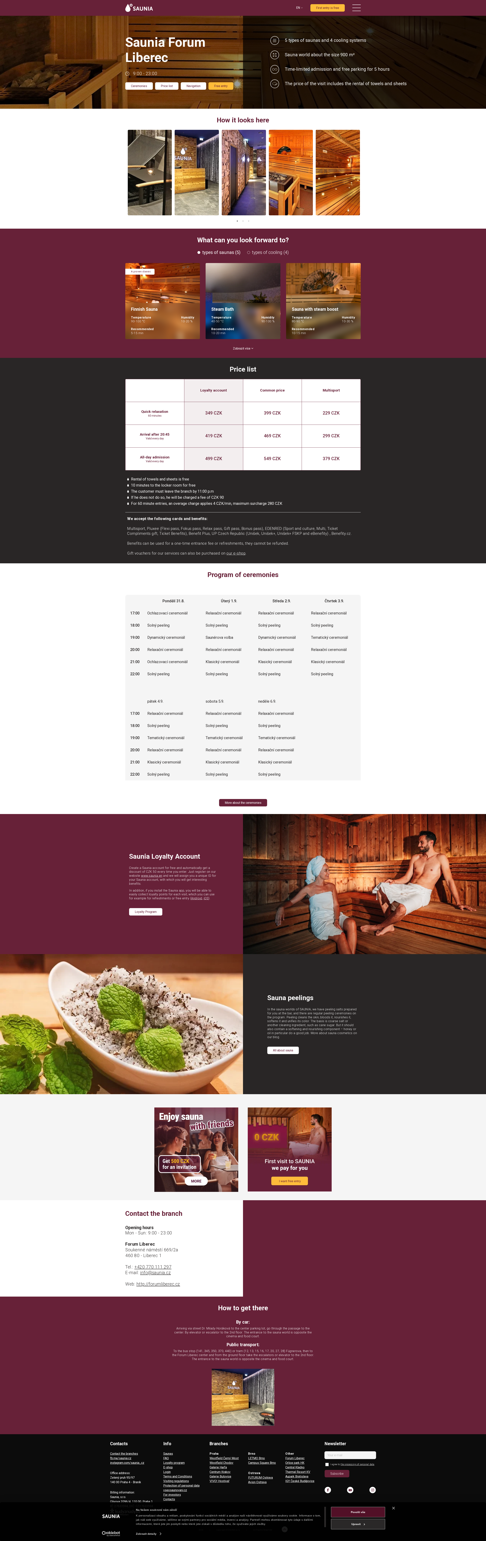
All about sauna (283, 1050)
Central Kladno (295, 1467)
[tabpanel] (150, 172)
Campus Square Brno (262, 1463)
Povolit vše (358, 1512)
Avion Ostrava (257, 1482)
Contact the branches (124, 1453)
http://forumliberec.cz (158, 1284)
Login (167, 1472)
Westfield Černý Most (224, 1458)
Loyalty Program (146, 912)
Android (196, 898)
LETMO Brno (256, 1458)
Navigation (193, 86)
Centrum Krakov (220, 1472)
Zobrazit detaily (146, 1533)
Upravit (356, 1524)
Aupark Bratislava (296, 1476)
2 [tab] (243, 221)
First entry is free (327, 8)
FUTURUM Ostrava (260, 1477)
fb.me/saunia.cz (120, 1458)
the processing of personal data (357, 1464)
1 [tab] (237, 221)
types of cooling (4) (270, 252)
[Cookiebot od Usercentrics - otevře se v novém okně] (111, 1533)
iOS (206, 898)
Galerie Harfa (218, 1467)
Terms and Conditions (177, 1476)
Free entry (221, 86)
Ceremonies (139, 86)
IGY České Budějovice (299, 1481)
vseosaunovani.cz (175, 1490)
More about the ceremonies (243, 803)
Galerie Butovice (220, 1476)
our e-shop (235, 553)
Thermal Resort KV (297, 1472)
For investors (172, 1495)
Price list (167, 86)
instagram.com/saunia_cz (127, 1463)
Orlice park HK (294, 1463)
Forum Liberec (295, 1458)
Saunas (168, 1453)
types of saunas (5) (221, 252)
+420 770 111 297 (152, 1267)
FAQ (166, 1458)
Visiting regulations (176, 1481)
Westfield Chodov (221, 1463)
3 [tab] (249, 221)
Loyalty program (174, 1463)
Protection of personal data (181, 1485)
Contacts (169, 1499)
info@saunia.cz (155, 1272)
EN (298, 8)
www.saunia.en (151, 876)
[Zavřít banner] (393, 1508)
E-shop (168, 1467)
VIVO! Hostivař (219, 1481)
